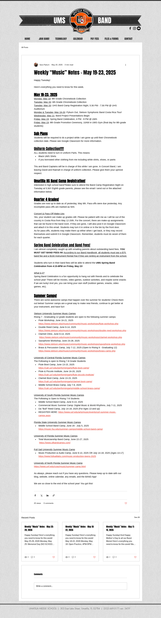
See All (137, 517)
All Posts (24, 47)
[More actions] (125, 64)
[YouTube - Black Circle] (139, 28)
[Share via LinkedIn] (47, 495)
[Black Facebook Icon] (130, 28)
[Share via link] (53, 495)
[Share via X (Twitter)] (41, 495)
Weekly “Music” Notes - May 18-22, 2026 (79, 528)
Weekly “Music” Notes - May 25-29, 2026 (39, 528)
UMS (59, 20)
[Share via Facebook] (35, 495)
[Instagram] (134, 28)
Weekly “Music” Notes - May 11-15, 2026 (120, 528)
